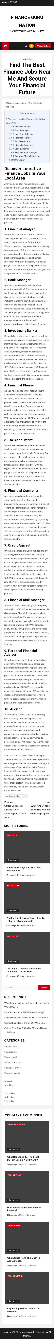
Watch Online (43, 46)
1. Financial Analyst (20, 126)
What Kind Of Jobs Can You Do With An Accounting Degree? (40, 807)
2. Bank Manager (19, 130)
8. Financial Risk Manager (23, 152)
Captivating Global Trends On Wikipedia (24, 1022)
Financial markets (13, 1062)
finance (12, 796)
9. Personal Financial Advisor (24, 156)
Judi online (9, 1097)
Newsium (40, 1331)
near (25, 796)
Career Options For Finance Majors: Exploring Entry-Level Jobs (15, 809)
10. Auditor (17, 160)
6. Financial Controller (21, 145)
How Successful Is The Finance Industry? (24, 1012)
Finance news (10, 1051)
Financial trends (12, 1073)
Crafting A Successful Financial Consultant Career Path (23, 970)
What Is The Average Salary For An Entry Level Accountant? (25, 919)
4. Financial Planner (20, 137)
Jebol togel (9, 1085)
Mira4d (8, 1081)
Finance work (11, 1057)
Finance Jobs (26, 59)
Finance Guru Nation (16, 103)
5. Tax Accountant (19, 141)
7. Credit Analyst (19, 148)
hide (32, 113)
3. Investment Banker (21, 134)
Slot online (9, 1093)
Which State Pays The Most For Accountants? (26, 1017)
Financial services (13, 1067)
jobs (19, 796)
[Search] (26, 46)
